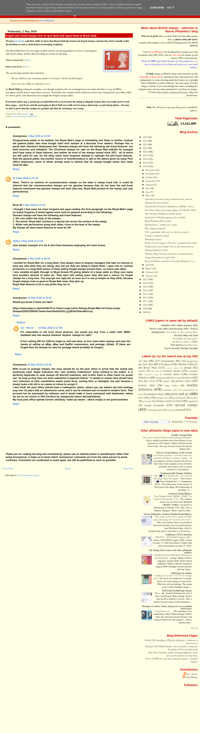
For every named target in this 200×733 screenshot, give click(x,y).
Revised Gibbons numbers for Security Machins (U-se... (170, 261)
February (150, 271)
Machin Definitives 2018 (156, 250)
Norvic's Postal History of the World (174, 452)
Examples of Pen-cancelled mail (183, 649)
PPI (196, 364)
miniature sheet (155, 394)
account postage (172, 368)
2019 (145, 162)
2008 (145, 312)
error (188, 377)
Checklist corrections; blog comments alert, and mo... (169, 199)
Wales (158, 593)
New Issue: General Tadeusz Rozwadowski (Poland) (167, 437)
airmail (187, 367)
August (149, 184)
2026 (145, 136)
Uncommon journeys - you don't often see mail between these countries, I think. (172, 457)
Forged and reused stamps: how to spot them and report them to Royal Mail (50, 35)
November (150, 173)
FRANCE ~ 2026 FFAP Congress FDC (173, 537)
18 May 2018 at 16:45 (39, 364)
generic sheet (183, 381)
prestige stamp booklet (168, 401)
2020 (145, 158)
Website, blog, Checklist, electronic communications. (169, 253)
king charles (171, 385)
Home (68, 468)
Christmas (164, 364)
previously (19, 41)
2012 (145, 297)
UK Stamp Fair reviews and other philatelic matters (170, 551)
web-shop (176, 54)
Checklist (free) (184, 344)
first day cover (146, 381)
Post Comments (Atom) (28, 475)
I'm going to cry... (163, 611)
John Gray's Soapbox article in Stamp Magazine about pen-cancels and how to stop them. (173, 654)
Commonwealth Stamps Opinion (176, 473)
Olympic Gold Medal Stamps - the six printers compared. (171, 646)
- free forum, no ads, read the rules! (175, 331)
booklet (141, 370)
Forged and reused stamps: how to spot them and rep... (170, 246)
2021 (145, 155)
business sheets (171, 370)
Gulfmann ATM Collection (178, 534)
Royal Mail (33, 116)
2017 (145, 279)
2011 (145, 301)
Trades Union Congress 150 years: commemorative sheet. (171, 242)
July (148, 188)
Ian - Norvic (27, 327)
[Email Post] (31, 114)
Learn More (157, 7)
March (149, 268)
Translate (193, 421)
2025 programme (165, 361)
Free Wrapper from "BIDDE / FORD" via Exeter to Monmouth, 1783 (173, 497)
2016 (145, 282)
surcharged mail (154, 409)
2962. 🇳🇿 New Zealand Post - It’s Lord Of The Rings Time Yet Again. (172, 477)
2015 (145, 286)
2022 (145, 151)
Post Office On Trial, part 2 (185, 338)
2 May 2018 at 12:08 (39, 136)
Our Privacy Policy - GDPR (185, 341)
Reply (16, 169)
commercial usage (151, 374)
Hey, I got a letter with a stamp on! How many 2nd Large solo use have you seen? (172, 518)
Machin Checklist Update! (157, 202)
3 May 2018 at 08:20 (39, 258)
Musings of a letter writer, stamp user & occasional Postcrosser (167, 607)
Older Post (128, 468)
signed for (193, 400)
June (148, 191)
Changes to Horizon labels (157, 235)
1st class (143, 361)
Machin (182, 364)
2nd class (148, 364)
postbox (194, 397)
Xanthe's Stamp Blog (181, 435)
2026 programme (190, 360)
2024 (145, 144)
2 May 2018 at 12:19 (27, 178)
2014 (145, 290)
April (148, 264)
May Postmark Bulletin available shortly (163, 213)
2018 (145, 166)
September (151, 180)
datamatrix (161, 377)
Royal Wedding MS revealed (158, 220)
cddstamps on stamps (181, 573)
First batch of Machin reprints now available (165, 217)
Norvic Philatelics (46, 20)
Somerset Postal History (180, 493)
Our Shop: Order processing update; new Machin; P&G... (171, 209)
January (149, 275)
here (29, 59)
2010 (145, 304)
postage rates (162, 397)
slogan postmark (154, 405)
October (149, 177)
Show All (194, 628)
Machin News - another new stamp (161, 224)
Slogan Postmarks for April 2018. (160, 257)
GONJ (16, 241)
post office (144, 397)
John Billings (192, 677)
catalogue (193, 370)
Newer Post (7, 468)
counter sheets (171, 374)
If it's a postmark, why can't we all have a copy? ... (168, 231)
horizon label (146, 385)
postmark (147, 401)
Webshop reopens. (153, 239)
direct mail (175, 377)
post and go (180, 393)
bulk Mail (155, 371)
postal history (179, 397)
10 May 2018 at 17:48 (50, 327)
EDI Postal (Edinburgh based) (177, 590)
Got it (171, 7)
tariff (182, 409)
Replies (21, 322)
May (148, 195)
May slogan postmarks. (155, 228)
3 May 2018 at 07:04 (31, 241)
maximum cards (170, 389)
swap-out (171, 409)
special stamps (186, 404)
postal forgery (23, 116)
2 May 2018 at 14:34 (34, 204)
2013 (145, 293)
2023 (145, 147)
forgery (14, 116)
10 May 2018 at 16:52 (39, 297)
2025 (145, 140)
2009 (145, 308)
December (150, 169)
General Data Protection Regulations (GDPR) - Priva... (170, 206)
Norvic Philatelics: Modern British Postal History (168, 514)
